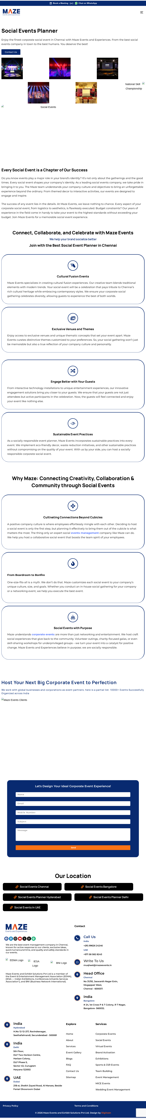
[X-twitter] (24, 939)
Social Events (103, 1040)
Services (71, 1046)
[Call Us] (88, 941)
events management (85, 533)
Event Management (107, 1077)
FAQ (68, 1064)
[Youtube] (20, 939)
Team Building (104, 1071)
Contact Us (72, 1071)
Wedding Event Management (113, 1089)
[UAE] (33, 1083)
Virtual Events (104, 1046)
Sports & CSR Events (107, 1064)
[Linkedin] (11, 939)
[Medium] (34, 939)
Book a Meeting (60, 3)
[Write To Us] (93, 963)
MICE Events (103, 1083)
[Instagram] (15, 939)
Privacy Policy (10, 1105)
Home (69, 1034)
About (69, 1040)
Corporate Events (106, 1034)
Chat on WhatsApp (88, 3)
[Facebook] (6, 939)
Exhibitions (102, 1058)
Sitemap (71, 1077)
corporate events (43, 634)
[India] (101, 1002)
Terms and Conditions (86, 1105)
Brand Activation (105, 1052)
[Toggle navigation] (119, 12)
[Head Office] (101, 981)
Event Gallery (73, 1052)
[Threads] (29, 939)
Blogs (69, 1058)
